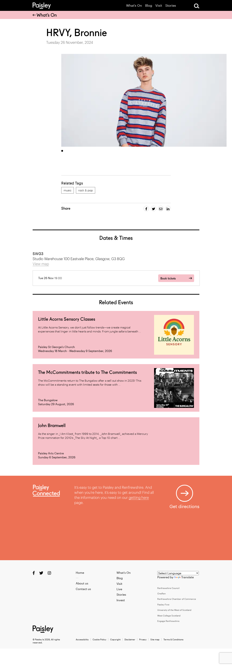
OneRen (161, 593)
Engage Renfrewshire (168, 621)
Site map (155, 639)
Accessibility (82, 639)
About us (82, 583)
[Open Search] (196, 6)
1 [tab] (62, 151)
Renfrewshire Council (168, 588)
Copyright (115, 639)
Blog (148, 5)
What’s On (134, 5)
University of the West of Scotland (174, 610)
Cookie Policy (99, 639)
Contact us (83, 589)
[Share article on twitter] (153, 208)
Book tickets (168, 278)
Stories (170, 5)
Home (80, 572)
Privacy (142, 639)
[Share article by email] (160, 208)
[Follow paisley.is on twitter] (41, 572)
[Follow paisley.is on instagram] (49, 572)
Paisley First (163, 604)
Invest (121, 600)
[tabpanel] (144, 100)
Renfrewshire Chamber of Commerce (176, 599)
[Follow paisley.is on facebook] (34, 572)
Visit (158, 5)
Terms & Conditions (173, 639)
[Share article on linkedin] (168, 208)
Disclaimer (130, 639)
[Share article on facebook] (146, 208)
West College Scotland (169, 615)
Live (119, 589)
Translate (187, 577)
